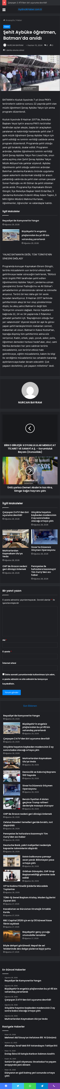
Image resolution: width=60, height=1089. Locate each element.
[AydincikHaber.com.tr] (30, 9)
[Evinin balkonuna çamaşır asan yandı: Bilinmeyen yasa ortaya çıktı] (11, 861)
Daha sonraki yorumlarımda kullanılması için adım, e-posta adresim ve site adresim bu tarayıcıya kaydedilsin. (28, 679)
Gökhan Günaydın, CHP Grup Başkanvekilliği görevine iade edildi (38, 874)
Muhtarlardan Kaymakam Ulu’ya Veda (12, 553)
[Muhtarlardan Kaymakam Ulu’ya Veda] (15, 538)
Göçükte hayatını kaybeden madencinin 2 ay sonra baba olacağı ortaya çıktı (43, 516)
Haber (19, 20)
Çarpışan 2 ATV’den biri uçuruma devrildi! (27, 2)
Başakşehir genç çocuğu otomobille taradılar (36, 933)
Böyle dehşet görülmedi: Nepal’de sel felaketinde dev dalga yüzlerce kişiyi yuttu (27, 947)
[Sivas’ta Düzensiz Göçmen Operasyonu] (44, 536)
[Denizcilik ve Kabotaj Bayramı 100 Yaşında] (11, 776)
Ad (4, 640)
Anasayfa (9, 20)
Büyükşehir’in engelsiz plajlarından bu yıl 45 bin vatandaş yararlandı (35, 235)
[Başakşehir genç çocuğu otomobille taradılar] (11, 936)
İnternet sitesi (9, 663)
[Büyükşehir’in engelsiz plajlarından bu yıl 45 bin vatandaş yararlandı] (10, 235)
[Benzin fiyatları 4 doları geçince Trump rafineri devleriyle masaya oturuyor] (11, 803)
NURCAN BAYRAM (15, 45)
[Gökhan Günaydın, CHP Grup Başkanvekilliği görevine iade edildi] (11, 875)
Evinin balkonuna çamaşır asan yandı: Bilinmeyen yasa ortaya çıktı (38, 860)
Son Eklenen (30, 705)
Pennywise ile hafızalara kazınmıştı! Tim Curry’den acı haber (43, 570)
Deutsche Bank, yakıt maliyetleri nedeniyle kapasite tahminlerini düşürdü (27, 847)
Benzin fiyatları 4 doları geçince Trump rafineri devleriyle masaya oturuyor (38, 802)
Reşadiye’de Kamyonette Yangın (20, 220)
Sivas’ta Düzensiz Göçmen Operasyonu (43, 549)
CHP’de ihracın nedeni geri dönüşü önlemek (14, 568)
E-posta (7, 651)
